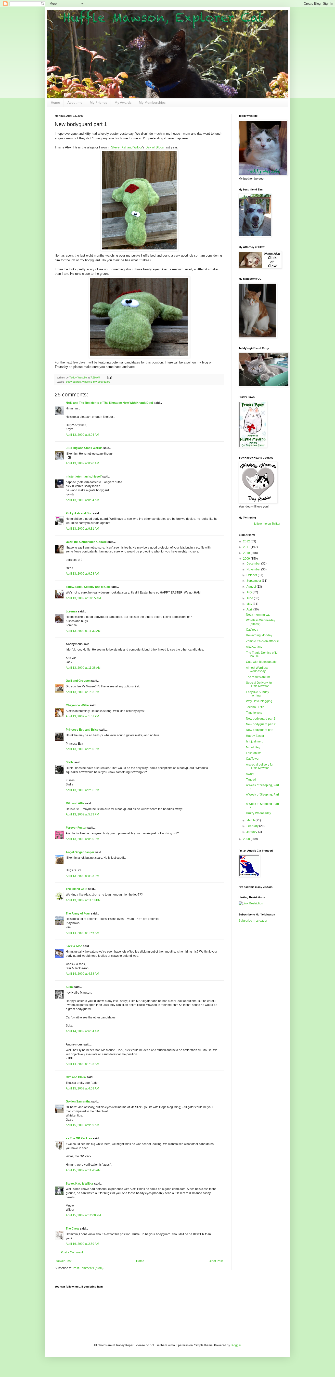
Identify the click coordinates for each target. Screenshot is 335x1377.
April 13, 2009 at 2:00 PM (82, 749)
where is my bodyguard (96, 381)
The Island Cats (76, 889)
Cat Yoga (252, 629)
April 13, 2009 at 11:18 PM (83, 900)
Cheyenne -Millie (77, 705)
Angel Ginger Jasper (80, 852)
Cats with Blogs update (261, 662)
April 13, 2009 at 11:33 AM (83, 631)
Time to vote (254, 712)
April (249, 609)
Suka (69, 987)
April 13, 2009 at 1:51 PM (82, 716)
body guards (73, 381)
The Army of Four (78, 913)
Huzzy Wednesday (258, 813)
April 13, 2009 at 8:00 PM (82, 839)
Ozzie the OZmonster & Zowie (86, 542)
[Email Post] (109, 377)
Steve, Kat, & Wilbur (79, 1183)
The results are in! (258, 677)
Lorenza (71, 611)
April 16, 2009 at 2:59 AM (82, 1244)
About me (74, 102)
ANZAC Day (254, 647)
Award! (250, 774)
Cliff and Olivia (76, 1077)
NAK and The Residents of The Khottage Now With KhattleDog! (109, 403)
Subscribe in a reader (253, 920)
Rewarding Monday (259, 635)
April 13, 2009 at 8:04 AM (82, 434)
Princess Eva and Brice (82, 729)
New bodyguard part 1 (261, 730)
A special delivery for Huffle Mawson (259, 766)
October (252, 575)
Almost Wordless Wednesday (257, 669)
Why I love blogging (259, 701)
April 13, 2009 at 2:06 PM (82, 790)
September (254, 580)
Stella (70, 762)
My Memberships (152, 102)
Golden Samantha (78, 1101)
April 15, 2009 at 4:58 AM (82, 1088)
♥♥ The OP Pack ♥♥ (79, 1138)
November (253, 569)
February (252, 826)
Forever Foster (76, 827)
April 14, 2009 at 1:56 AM (82, 933)
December (253, 563)
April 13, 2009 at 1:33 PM (82, 692)
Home (55, 102)
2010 (247, 553)
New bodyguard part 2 (261, 724)
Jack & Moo (74, 946)
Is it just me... (254, 741)
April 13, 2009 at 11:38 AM (83, 667)
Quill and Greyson (78, 680)
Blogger (236, 1345)
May (249, 604)
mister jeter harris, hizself (84, 476)
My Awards (123, 102)
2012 (247, 541)
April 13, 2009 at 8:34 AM (82, 500)
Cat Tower (252, 758)
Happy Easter (255, 736)
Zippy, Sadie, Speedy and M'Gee (88, 587)
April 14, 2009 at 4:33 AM (82, 973)
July (249, 592)
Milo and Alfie (75, 803)
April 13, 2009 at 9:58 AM (82, 573)
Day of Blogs (154, 147)
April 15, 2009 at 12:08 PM (83, 1215)
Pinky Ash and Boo (79, 513)
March (251, 820)
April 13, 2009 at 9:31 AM (82, 528)
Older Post (216, 1261)
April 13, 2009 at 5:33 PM (82, 814)
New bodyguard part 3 (261, 718)
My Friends (98, 102)
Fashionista (253, 753)
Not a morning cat (258, 614)
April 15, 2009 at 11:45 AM (83, 1170)
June (250, 598)
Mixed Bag (253, 747)
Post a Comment (72, 1252)
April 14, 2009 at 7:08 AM (82, 1064)
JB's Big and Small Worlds (84, 448)
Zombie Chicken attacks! (262, 641)
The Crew (72, 1228)
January (252, 832)
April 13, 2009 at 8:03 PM (82, 876)
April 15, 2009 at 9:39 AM (82, 1125)
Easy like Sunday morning (257, 693)
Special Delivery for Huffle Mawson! (259, 684)
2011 (247, 547)
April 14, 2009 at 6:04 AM (82, 1031)
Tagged (251, 779)
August (251, 586)
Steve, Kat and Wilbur (126, 147)
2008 (247, 839)
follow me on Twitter (267, 523)
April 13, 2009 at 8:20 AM (82, 463)
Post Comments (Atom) (88, 1268)
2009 (247, 558)
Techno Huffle (255, 707)
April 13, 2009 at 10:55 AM (83, 598)
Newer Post (63, 1261)
